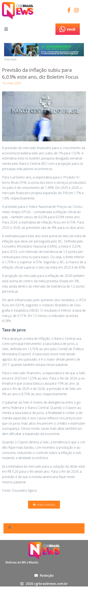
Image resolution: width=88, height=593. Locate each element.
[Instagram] (76, 10)
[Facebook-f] (69, 10)
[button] (44, 505)
